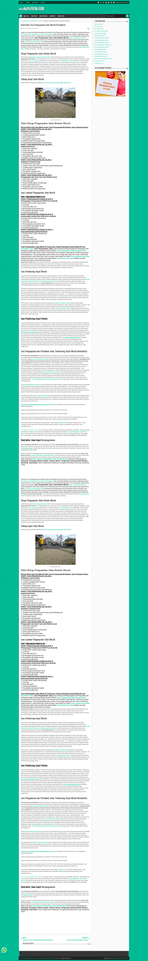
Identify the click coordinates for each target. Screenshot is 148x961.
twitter (98, 2)
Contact (27, 2)
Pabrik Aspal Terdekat (100, 49)
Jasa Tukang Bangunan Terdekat (103, 58)
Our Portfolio (43, 16)
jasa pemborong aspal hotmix (40, 359)
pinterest (114, 2)
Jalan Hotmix (31, 430)
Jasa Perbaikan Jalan (100, 51)
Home (20, 16)
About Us (26, 16)
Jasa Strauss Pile (99, 29)
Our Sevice (34, 16)
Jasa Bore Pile (98, 26)
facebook (101, 2)
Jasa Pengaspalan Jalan (101, 54)
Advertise (52, 16)
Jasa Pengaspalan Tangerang (102, 45)
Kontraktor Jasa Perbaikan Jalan (34, 41)
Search (127, 16)
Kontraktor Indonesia (100, 35)
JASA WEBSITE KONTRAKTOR (119, 958)
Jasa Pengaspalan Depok (101, 40)
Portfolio (43, 2)
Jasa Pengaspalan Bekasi (101, 47)
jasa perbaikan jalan (41, 395)
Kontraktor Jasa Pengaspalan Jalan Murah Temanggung (37, 34)
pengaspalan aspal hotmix (32, 384)
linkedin (108, 2)
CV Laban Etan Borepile (101, 31)
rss (106, 2)
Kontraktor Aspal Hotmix (101, 56)
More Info (34, 2)
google (103, 2)
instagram (111, 2)
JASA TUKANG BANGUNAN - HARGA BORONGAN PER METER (37, 958)
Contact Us (61, 16)
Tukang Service (98, 63)
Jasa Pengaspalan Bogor (101, 42)
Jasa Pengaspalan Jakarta (101, 38)
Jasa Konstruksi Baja (100, 33)
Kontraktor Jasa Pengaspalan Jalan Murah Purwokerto (43, 24)
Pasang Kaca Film (99, 61)
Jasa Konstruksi (98, 24)
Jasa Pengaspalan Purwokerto (29, 28)
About (21, 2)
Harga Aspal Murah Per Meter (77, 38)
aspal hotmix (62, 422)
